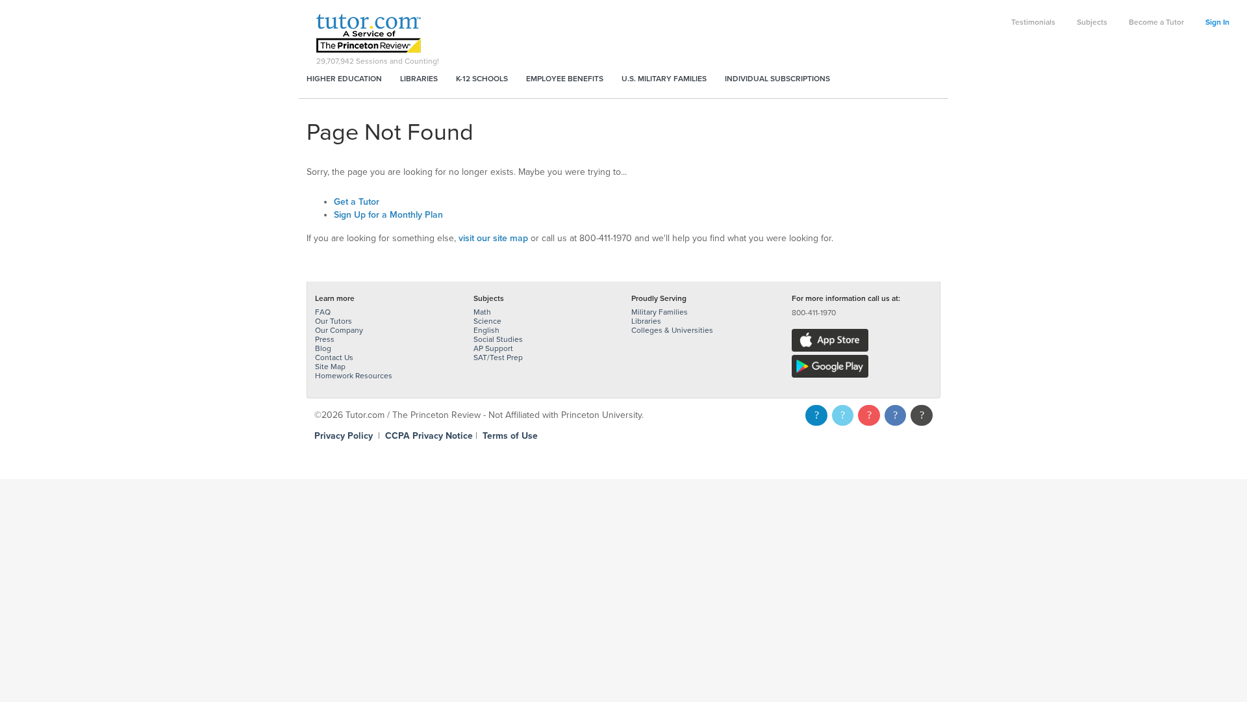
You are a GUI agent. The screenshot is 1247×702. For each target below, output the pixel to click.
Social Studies (498, 339)
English (486, 330)
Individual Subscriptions (777, 78)
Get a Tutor (356, 201)
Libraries (419, 78)
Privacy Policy (343, 435)
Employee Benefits (564, 78)
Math (482, 312)
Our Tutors (333, 321)
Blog (323, 348)
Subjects (1092, 22)
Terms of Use (510, 435)
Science (487, 321)
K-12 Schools (482, 78)
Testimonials (1033, 22)
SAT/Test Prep (498, 357)
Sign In (1217, 22)
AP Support (493, 348)
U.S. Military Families (664, 78)
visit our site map (493, 238)
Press (324, 339)
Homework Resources (353, 375)
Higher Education (344, 78)
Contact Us (334, 357)
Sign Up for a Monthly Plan (388, 214)
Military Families (659, 312)
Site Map (330, 366)
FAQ (323, 312)
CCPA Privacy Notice (429, 435)
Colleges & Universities (672, 330)
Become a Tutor (1156, 22)
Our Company (339, 330)
